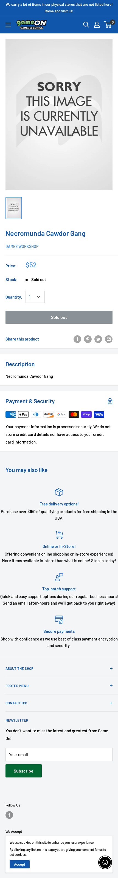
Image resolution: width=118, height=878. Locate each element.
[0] (108, 24)
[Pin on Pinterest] (88, 339)
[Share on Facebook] (77, 339)
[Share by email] (109, 339)
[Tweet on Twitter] (98, 339)
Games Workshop (21, 246)
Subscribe (23, 770)
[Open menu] (8, 25)
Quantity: (13, 296)
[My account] (97, 25)
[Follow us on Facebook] (9, 815)
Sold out (59, 317)
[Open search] (86, 25)
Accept (19, 864)
